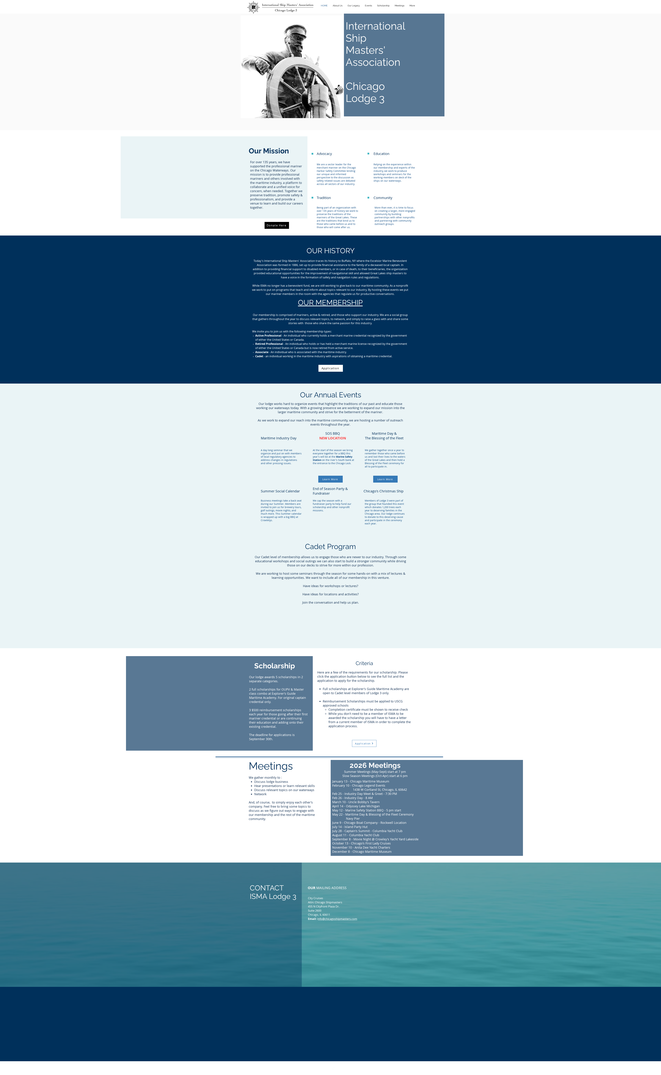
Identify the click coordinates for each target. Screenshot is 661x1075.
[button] (337, 5)
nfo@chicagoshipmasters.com (337, 919)
